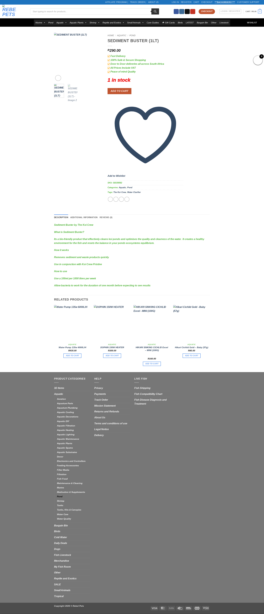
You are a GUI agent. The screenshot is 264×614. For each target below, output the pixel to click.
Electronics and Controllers (71, 461)
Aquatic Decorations (67, 416)
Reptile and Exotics (112, 22)
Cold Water (60, 537)
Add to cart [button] (72, 356)
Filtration (61, 474)
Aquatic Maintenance (68, 439)
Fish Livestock (62, 555)
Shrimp (93, 22)
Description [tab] (61, 217)
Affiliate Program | (116, 2)
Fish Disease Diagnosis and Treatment (150, 401)
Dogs (57, 549)
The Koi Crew (119, 192)
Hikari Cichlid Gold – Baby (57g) (191, 347)
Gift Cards (170, 22)
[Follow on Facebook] (176, 11)
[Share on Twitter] (115, 199)
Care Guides (153, 22)
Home (111, 35)
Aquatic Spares (65, 448)
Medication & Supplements (71, 492)
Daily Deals (60, 543)
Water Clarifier (134, 192)
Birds (180, 22)
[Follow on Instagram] (181, 11)
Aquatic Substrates (67, 452)
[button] (254, 11)
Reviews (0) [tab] (106, 217)
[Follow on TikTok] (187, 11)
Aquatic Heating (65, 430)
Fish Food (62, 479)
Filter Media (63, 470)
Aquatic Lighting (66, 434)
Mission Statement (105, 405)
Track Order (101, 399)
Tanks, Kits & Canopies (69, 510)
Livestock (224, 22)
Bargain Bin (202, 22)
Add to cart (119, 91)
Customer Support (248, 2)
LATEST (190, 22)
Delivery (99, 435)
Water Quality (64, 519)
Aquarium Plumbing (67, 408)
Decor (60, 456)
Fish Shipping (142, 388)
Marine (38, 22)
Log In (175, 2)
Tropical (59, 596)
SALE (57, 584)
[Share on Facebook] (110, 199)
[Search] (155, 11)
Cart (196, 2)
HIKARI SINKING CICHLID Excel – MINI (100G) (152, 348)
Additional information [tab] (84, 217)
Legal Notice (101, 429)
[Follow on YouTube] (192, 11)
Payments (100, 394)
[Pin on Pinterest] (126, 199)
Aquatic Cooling (65, 412)
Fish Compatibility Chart (148, 394)
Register (186, 2)
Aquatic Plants (76, 22)
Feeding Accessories (68, 465)
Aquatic (60, 22)
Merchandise (61, 561)
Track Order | (138, 2)
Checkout (207, 2)
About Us (153, 2)
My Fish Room (62, 566)
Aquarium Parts (65, 403)
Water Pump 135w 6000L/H (72, 347)
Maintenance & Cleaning (69, 483)
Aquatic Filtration (66, 425)
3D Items (59, 388)
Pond (50, 22)
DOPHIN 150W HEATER (112, 347)
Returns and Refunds (106, 411)
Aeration (61, 399)
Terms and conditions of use (110, 423)
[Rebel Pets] (14, 11)
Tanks (60, 505)
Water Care (62, 514)
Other (213, 22)
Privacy (98, 388)
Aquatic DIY (63, 421)
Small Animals (134, 22)
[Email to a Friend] (121, 199)
